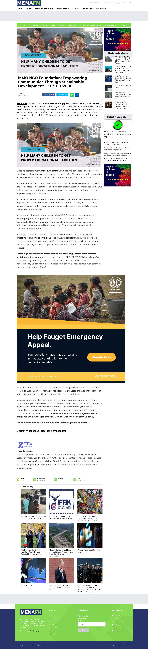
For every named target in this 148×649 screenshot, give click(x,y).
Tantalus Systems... (28, 585)
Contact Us (53, 622)
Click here (34, 631)
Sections (100, 9)
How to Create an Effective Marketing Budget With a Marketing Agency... (116, 159)
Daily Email (119, 625)
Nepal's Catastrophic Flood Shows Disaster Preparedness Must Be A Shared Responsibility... (61, 553)
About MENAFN (55, 628)
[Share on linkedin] (77, 95)
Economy (84, 25)
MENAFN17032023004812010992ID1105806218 (41, 431)
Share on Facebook (48, 94)
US (23, 25)
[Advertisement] (74, 16)
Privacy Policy (54, 619)
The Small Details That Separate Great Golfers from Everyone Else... (116, 148)
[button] (124, 2)
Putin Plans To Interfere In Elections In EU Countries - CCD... (60, 587)
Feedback (52, 634)
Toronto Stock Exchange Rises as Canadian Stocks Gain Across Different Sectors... (118, 154)
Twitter (118, 619)
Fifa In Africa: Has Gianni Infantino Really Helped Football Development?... (31, 552)
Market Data (61, 9)
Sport (122, 25)
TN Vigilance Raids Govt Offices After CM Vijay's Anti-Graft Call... (33, 518)
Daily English (84, 616)
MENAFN (22, 103)
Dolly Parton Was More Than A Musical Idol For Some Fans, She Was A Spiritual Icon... (90, 519)
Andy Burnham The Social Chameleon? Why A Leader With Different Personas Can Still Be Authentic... (89, 589)
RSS (117, 631)
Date (20, 94)
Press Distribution (43, 9)
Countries (87, 9)
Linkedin (119, 628)
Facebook (119, 616)
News (29, 9)
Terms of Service (55, 616)
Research (75, 9)
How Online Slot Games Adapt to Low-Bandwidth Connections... (116, 143)
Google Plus (120, 622)
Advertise (52, 625)
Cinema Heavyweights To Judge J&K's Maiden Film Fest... (61, 518)
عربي (118, 2)
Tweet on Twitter (62, 94)
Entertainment (107, 25)
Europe (34, 25)
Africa (62, 25)
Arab (44, 25)
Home (20, 9)
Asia (53, 25)
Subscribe (83, 630)
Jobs (50, 631)
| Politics (72, 25)
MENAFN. (32, 645)
